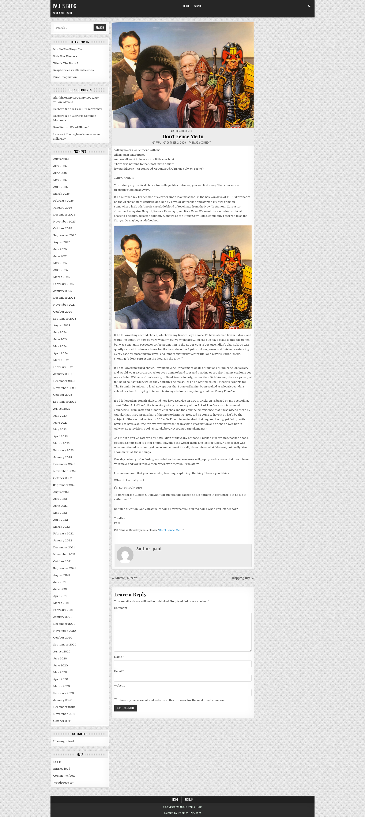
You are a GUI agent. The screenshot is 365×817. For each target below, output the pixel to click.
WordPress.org (63, 782)
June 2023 (60, 422)
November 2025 (64, 221)
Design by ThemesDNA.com (182, 813)
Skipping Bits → (243, 578)
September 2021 (64, 568)
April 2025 (60, 270)
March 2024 (61, 360)
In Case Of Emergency (87, 109)
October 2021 (62, 561)
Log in (57, 761)
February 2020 (63, 693)
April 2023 (60, 436)
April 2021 (60, 596)
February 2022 (63, 533)
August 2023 (61, 408)
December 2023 (64, 381)
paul (158, 142)
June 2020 (60, 665)
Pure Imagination (65, 77)
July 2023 (60, 415)
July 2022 (60, 498)
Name (119, 656)
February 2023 (63, 450)
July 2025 (60, 249)
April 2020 (60, 679)
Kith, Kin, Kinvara (65, 56)
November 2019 (64, 713)
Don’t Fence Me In (183, 136)
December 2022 (64, 464)
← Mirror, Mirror (124, 578)
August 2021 (61, 575)
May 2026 (60, 179)
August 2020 (62, 651)
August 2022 (61, 492)
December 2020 (64, 623)
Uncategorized (63, 741)
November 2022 (64, 471)
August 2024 (61, 325)
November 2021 (64, 554)
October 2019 (62, 720)
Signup (198, 6)
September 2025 (64, 235)
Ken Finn (59, 127)
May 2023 (60, 429)
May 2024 (60, 346)
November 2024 (64, 304)
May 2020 (60, 672)
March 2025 (61, 277)
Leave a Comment (201, 142)
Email (119, 671)
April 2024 (60, 353)
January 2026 (62, 207)
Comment (120, 608)
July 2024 (60, 332)
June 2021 (60, 589)
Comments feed (64, 775)
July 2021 (59, 582)
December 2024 (64, 297)
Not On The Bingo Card (68, 49)
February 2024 (63, 367)
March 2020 (61, 686)
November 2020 (64, 630)
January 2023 (62, 457)
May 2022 (60, 512)
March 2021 (61, 602)
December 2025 (64, 214)
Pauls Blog (64, 6)
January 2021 (62, 616)
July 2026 (60, 166)
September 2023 (64, 401)
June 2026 (60, 172)
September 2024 (64, 318)
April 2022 (60, 519)
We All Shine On (80, 127)
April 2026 (60, 186)
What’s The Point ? (65, 63)
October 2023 (62, 394)
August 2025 (61, 242)
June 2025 (60, 256)
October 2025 (62, 228)
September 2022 (64, 485)
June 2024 (60, 339)
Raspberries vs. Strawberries (73, 70)
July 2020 (60, 658)
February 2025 (63, 284)
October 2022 (62, 478)
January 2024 (62, 374)
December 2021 (64, 547)
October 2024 (62, 311)
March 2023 (61, 443)
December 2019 (64, 707)
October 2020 (62, 637)
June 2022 (60, 505)
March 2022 (61, 526)
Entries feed (61, 768)
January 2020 (62, 700)
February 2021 (63, 609)
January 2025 (62, 290)
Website (119, 685)
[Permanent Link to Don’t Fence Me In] (183, 75)
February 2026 (63, 200)
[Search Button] (309, 6)
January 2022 (62, 540)
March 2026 (61, 193)
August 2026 (61, 159)
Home (186, 6)
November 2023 (64, 388)
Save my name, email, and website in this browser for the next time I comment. (172, 700)
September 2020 (64, 644)
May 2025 (60, 263)
